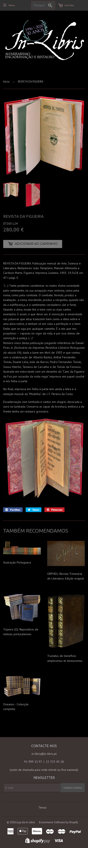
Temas (42, 807)
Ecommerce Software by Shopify (58, 822)
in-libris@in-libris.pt (44, 754)
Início (6, 81)
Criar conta (72, 787)
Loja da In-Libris (25, 822)
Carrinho (69, 5)
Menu (12, 5)
